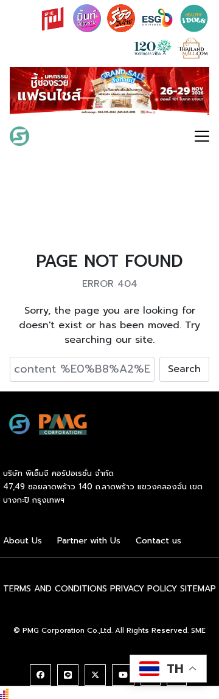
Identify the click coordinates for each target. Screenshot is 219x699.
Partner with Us (88, 540)
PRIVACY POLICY (143, 588)
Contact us (158, 540)
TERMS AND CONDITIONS (55, 588)
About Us (22, 540)
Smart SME (68, 135)
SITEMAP (198, 588)
